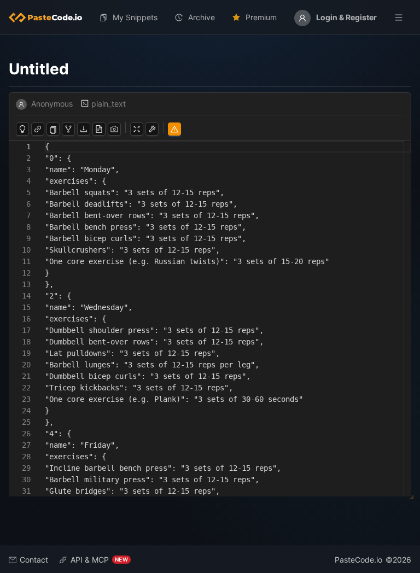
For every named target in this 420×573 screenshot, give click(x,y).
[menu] (210, 17)
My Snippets (135, 17)
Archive (201, 17)
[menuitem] (50, 17)
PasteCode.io (358, 559)
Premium (261, 17)
